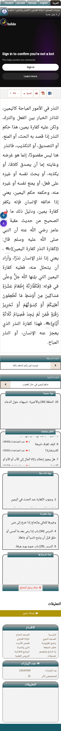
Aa (14, 93)
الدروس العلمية (22, 656)
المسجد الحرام (23, 635)
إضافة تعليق (29, 613)
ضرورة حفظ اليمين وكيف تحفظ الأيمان (29, 506)
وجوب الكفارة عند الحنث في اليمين (32, 488)
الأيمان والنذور (23, 10)
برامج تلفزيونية (49, 643)
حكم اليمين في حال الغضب (36, 385)
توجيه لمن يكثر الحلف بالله (25, 366)
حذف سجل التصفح (29, 588)
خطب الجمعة (50, 647)
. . (3, 727)
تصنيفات (52, 656)
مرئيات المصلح (53, 10)
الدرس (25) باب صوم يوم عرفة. (34, 535)
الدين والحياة (23, 647)
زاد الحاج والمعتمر (47, 652)
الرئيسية (52, 635)
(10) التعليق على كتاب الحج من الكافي (32, 427)
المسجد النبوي (49, 639)
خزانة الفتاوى (37, 10)
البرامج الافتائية (22, 652)
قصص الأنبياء (23, 643)
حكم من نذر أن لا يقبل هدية (36, 577)
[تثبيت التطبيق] (3, 223)
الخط (29, 93)
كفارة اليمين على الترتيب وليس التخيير (30, 497)
